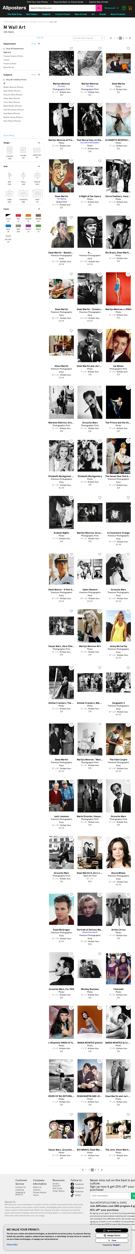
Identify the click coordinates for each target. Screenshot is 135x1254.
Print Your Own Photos (37, 2)
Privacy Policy (12, 1244)
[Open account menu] (117, 8)
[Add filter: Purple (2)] (28, 225)
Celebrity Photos (37, 22)
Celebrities (23, 22)
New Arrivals (81, 14)
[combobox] (62, 8)
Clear (33, 75)
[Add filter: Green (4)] (38, 225)
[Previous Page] (110, 38)
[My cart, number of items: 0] (130, 8)
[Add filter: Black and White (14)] (8, 215)
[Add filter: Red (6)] (18, 215)
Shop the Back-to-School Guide (68, 2)
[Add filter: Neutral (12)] (8, 235)
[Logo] (14, 8)
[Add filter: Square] (23, 150)
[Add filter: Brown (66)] (38, 215)
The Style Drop (14, 14)
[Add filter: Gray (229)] (18, 225)
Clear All (39, 38)
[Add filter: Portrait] (10, 150)
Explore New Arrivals (98, 2)
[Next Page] (129, 38)
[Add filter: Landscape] (36, 150)
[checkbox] (9, 178)
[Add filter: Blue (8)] (8, 225)
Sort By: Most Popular (83, 38)
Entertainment (10, 22)
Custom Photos (62, 14)
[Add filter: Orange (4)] (28, 215)
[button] (37, 2)
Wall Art (53, 22)
